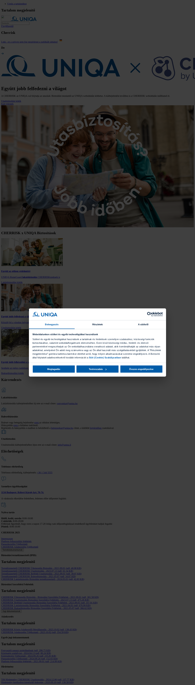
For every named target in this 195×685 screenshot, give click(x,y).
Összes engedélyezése (141, 369)
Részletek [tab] (97, 324)
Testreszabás (96, 369)
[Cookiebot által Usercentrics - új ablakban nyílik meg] (149, 314)
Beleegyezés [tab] (51, 324)
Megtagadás (53, 369)
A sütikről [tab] (143, 324)
